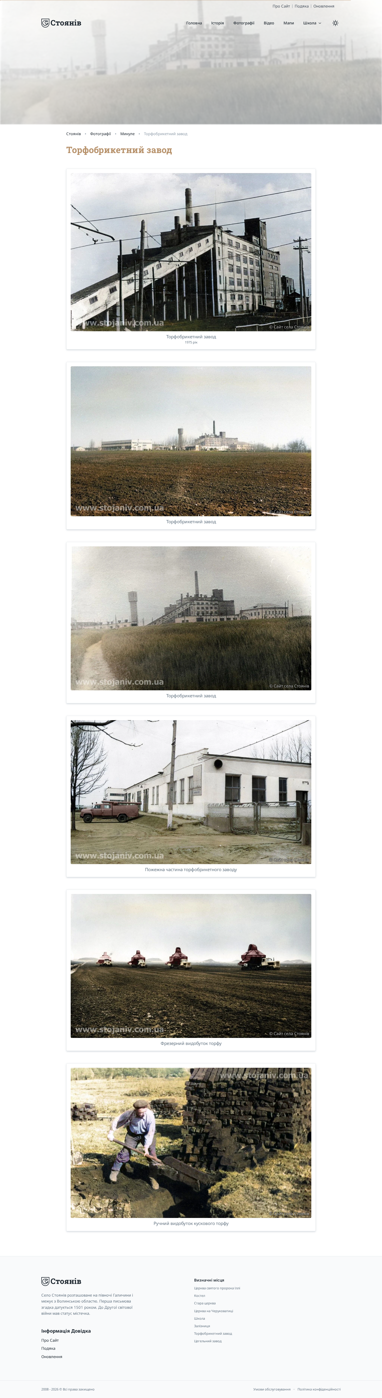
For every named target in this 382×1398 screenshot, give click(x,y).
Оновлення (323, 6)
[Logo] (61, 23)
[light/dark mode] (335, 23)
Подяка (302, 6)
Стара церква (205, 1303)
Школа (199, 1318)
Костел (199, 1295)
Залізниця (202, 1326)
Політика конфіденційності (319, 1389)
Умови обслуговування (272, 1389)
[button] (312, 23)
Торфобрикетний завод (213, 1333)
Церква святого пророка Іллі (217, 1288)
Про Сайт (281, 6)
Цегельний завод (208, 1341)
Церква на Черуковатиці (213, 1311)
